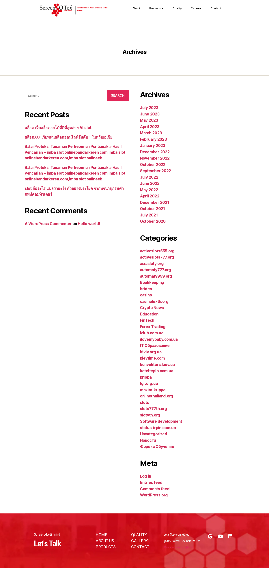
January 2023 (152, 145)
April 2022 (149, 196)
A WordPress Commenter (48, 223)
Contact (216, 8)
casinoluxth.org (154, 301)
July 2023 (149, 107)
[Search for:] (64, 96)
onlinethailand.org (156, 396)
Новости (148, 440)
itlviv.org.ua (151, 352)
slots (144, 402)
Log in (145, 476)
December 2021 (154, 202)
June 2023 (150, 114)
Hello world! (89, 223)
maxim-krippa (152, 390)
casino (146, 295)
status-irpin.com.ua (158, 427)
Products (155, 8)
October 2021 (152, 208)
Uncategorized (153, 434)
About (136, 8)
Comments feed (155, 489)
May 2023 (149, 120)
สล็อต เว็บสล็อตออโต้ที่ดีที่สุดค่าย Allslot (58, 127)
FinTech (147, 320)
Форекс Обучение (157, 446)
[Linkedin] (230, 536)
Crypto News (152, 307)
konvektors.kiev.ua (157, 364)
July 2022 (149, 177)
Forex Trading (153, 326)
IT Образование (155, 345)
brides (146, 289)
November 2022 (155, 158)
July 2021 (149, 215)
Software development (161, 421)
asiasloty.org (152, 263)
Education (149, 314)
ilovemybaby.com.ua (159, 339)
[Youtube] (220, 536)
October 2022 (152, 164)
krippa (146, 377)
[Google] (210, 536)
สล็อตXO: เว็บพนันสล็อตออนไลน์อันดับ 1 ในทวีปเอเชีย (68, 137)
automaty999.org (156, 276)
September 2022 (155, 171)
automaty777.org (155, 270)
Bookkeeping (152, 282)
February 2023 (153, 139)
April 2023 (149, 126)
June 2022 (150, 183)
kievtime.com (152, 358)
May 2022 (149, 190)
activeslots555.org (157, 251)
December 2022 (155, 152)
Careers (196, 8)
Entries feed (151, 482)
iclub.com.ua (151, 333)
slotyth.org (150, 415)
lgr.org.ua (149, 383)
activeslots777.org (157, 257)
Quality (177, 8)
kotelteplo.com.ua (156, 371)
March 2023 (151, 133)
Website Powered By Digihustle (178, 547)
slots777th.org (153, 408)
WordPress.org (154, 495)
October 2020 (153, 221)
